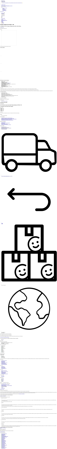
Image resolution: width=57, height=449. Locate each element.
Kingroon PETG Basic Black (4, 128)
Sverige (4, 444)
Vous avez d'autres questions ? (4, 364)
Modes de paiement (4, 9)
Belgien (4, 434)
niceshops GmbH (4, 383)
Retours (3, 8)
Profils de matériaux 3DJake (4, 370)
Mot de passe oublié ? (3, 367)
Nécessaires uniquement (10, 427)
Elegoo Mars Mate (3, 123)
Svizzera (4, 446)
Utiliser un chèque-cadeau (3, 368)
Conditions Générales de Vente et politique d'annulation (6, 385)
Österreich (5, 441)
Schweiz (4, 445)
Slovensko (5, 443)
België (3, 435)
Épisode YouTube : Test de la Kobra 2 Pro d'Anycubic (6, 119)
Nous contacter (2, 376)
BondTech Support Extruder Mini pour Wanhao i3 (6, 124)
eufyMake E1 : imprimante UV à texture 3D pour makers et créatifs (7, 118)
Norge (3, 447)
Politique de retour (3, 362)
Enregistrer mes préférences (2, 427)
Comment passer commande (4, 360)
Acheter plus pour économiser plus (4, 371)
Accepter (6, 427)
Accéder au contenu (3, 1)
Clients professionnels (3, 363)
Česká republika (6, 436)
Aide (1, 7)
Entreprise (2, 387)
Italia (3, 439)
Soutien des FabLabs (3, 373)
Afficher (1, 114)
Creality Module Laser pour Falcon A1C (5, 127)
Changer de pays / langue (6, 382)
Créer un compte (3, 15)
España (4, 437)
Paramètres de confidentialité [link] (4, 386)
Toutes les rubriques (4, 10)
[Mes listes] (1, 16)
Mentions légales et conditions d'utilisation (5, 384)
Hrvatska (4, 438)
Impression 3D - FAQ (3, 372)
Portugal (4, 442)
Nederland (5, 440)
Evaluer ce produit (2, 103)
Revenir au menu (3, 0)
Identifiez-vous (2, 13)
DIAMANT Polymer (3, 122)
